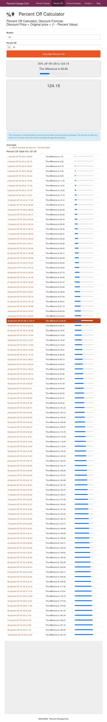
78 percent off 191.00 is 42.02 (20, 528)
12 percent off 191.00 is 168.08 (20, 209)
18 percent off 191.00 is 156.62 (20, 238)
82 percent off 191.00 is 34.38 (20, 547)
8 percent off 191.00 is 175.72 (20, 190)
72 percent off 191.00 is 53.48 (20, 499)
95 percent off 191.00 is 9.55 (19, 610)
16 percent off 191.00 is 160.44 (20, 229)
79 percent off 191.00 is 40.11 (20, 533)
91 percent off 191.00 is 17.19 (20, 591)
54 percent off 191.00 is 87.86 (20, 412)
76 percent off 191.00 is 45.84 (20, 518)
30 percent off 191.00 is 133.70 (20, 296)
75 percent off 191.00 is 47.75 (20, 514)
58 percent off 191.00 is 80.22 (20, 432)
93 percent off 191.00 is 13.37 (20, 601)
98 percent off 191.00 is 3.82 (19, 625)
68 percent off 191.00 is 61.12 (20, 480)
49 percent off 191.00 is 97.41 (20, 388)
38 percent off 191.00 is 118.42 (20, 335)
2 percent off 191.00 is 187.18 (20, 161)
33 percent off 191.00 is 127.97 (20, 311)
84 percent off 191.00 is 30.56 (20, 557)
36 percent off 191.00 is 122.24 (20, 325)
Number (10, 32)
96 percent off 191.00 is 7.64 (19, 615)
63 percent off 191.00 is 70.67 (20, 456)
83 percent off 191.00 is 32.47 (20, 552)
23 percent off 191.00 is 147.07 (20, 262)
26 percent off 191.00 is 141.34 (20, 277)
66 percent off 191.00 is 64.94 (20, 470)
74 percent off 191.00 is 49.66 (20, 509)
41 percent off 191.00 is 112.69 (20, 349)
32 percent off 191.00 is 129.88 (20, 306)
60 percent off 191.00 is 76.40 (20, 441)
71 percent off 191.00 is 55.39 (20, 494)
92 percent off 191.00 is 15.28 (20, 596)
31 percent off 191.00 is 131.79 (20, 301)
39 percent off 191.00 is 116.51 (20, 340)
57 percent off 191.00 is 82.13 (20, 427)
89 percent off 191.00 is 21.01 (20, 581)
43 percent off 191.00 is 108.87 (20, 359)
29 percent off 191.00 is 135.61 (20, 291)
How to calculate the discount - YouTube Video (31, 147)
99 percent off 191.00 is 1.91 (19, 630)
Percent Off (58, 3)
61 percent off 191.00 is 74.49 (20, 446)
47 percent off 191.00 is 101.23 (20, 378)
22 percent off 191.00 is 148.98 (20, 258)
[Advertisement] (53, 111)
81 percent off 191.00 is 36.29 (20, 543)
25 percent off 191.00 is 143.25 (20, 272)
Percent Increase (74, 3)
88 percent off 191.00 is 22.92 (20, 576)
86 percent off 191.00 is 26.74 (20, 567)
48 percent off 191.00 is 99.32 (20, 383)
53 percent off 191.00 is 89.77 (20, 407)
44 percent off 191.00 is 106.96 (20, 364)
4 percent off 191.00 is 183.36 (20, 171)
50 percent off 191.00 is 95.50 (20, 393)
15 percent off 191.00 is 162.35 (20, 224)
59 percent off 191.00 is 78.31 (20, 436)
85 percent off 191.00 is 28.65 (20, 562)
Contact (88, 3)
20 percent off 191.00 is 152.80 (20, 248)
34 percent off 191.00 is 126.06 (20, 316)
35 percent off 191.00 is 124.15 (21, 320)
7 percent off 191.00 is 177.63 (20, 185)
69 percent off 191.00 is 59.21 (20, 485)
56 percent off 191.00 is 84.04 (20, 422)
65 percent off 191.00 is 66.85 (20, 465)
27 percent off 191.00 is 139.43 (20, 282)
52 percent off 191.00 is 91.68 (20, 403)
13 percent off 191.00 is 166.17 (20, 214)
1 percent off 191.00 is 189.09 (20, 156)
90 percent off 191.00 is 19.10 (20, 586)
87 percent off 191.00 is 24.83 (20, 572)
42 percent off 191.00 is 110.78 (20, 354)
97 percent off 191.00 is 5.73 (19, 620)
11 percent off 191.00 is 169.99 (20, 205)
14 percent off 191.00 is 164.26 (20, 219)
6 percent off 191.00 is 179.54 (20, 180)
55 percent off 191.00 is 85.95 (20, 417)
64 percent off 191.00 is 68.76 (20, 460)
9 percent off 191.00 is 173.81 (20, 195)
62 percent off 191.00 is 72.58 (20, 451)
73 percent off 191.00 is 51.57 (20, 504)
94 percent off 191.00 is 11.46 (20, 605)
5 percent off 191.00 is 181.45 (20, 176)
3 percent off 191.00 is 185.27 (20, 166)
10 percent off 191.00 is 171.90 (20, 200)
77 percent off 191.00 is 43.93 (20, 523)
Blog (98, 3)
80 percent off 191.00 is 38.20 (20, 538)
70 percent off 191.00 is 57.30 (20, 489)
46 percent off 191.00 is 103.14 (20, 374)
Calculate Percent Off (53, 54)
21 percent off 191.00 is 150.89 (20, 253)
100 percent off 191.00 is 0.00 (20, 634)
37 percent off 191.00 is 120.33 (20, 330)
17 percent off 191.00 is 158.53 (20, 233)
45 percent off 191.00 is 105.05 (20, 369)
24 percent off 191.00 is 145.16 (20, 267)
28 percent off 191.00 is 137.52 (20, 287)
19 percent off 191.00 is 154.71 (20, 243)
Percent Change (43, 3)
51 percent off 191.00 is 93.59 (20, 398)
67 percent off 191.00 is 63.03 (20, 475)
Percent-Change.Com (18, 3)
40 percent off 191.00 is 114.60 (20, 345)
